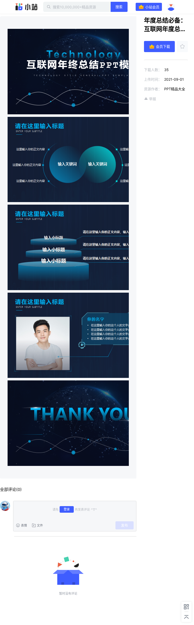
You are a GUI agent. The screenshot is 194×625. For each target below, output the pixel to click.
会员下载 (163, 46)
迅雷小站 (26, 7)
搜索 (119, 7)
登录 (67, 509)
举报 (152, 99)
